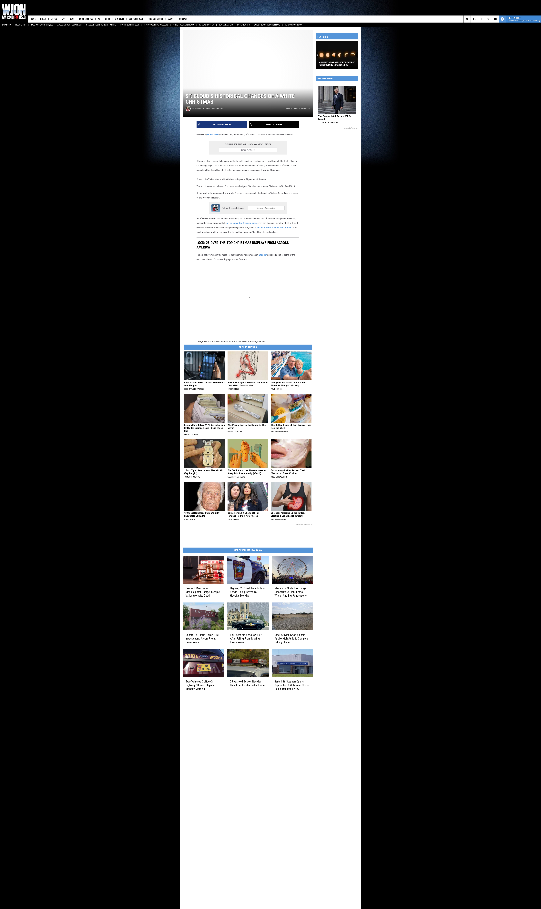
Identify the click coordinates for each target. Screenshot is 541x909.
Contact (183, 19)
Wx (99, 19)
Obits (107, 19)
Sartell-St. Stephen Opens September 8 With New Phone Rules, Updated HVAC (291, 685)
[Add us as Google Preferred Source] (474, 19)
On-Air (43, 19)
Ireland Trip (20, 25)
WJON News (213, 134)
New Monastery (226, 25)
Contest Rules (136, 19)
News (72, 19)
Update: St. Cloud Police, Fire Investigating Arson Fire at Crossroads (202, 638)
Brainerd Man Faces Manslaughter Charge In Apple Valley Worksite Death (203, 592)
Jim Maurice (196, 109)
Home (33, 19)
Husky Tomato (243, 25)
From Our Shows (155, 19)
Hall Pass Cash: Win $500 (42, 25)
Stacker (263, 254)
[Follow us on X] (488, 19)
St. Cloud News (240, 341)
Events (171, 19)
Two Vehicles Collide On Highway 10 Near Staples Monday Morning (200, 685)
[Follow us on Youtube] (495, 19)
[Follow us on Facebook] (481, 19)
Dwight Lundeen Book (129, 25)
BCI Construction (206, 25)
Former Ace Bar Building (183, 25)
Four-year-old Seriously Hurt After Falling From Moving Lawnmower (246, 638)
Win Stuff (119, 19)
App (63, 19)
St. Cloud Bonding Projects (156, 25)
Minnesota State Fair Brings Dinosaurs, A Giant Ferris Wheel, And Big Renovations (290, 592)
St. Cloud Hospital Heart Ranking (101, 25)
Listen (54, 19)
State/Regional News (257, 341)
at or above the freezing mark (242, 223)
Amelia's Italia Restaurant (69, 25)
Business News (86, 19)
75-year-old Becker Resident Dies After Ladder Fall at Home (247, 683)
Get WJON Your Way (293, 25)
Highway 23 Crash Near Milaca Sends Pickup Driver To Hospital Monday (247, 592)
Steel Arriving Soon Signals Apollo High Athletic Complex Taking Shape (291, 638)
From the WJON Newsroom (220, 341)
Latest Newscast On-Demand (267, 25)
